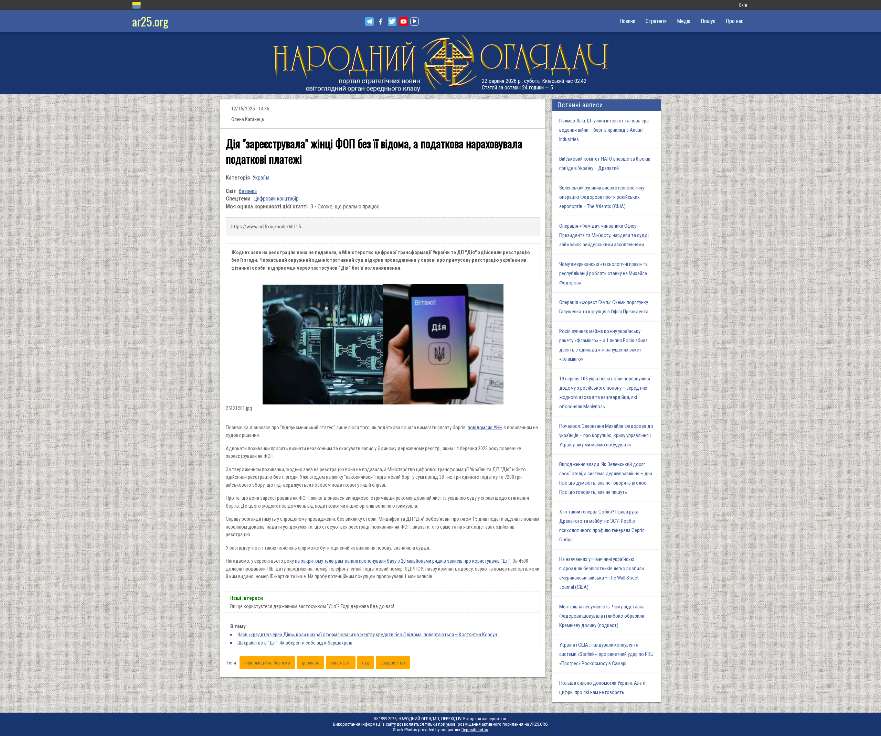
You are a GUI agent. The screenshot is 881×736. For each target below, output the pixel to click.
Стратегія (656, 21)
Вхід (743, 5)
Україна (261, 177)
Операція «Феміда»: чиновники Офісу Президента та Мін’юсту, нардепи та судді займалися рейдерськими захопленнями (604, 235)
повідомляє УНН (485, 427)
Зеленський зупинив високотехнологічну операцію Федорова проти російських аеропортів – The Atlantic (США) (601, 197)
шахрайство (393, 662)
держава (310, 662)
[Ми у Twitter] (392, 21)
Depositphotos (474, 729)
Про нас (735, 21)
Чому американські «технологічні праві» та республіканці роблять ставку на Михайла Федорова (603, 273)
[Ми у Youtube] (403, 21)
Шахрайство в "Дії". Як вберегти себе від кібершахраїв (294, 643)
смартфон (341, 662)
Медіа (683, 21)
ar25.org (150, 21)
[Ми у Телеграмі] (369, 21)
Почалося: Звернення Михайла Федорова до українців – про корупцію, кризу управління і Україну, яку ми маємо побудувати (606, 435)
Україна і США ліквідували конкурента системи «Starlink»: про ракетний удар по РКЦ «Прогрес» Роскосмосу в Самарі (606, 654)
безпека (248, 191)
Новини (627, 21)
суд (365, 662)
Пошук (708, 21)
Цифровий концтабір (276, 198)
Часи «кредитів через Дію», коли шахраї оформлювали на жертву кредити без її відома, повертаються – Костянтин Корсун (367, 634)
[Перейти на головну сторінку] (440, 63)
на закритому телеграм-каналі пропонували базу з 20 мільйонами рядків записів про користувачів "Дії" (402, 561)
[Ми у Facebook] (380, 21)
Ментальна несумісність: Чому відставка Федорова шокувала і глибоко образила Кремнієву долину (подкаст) (602, 616)
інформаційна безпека (267, 662)
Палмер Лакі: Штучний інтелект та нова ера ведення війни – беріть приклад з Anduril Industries (604, 130)
